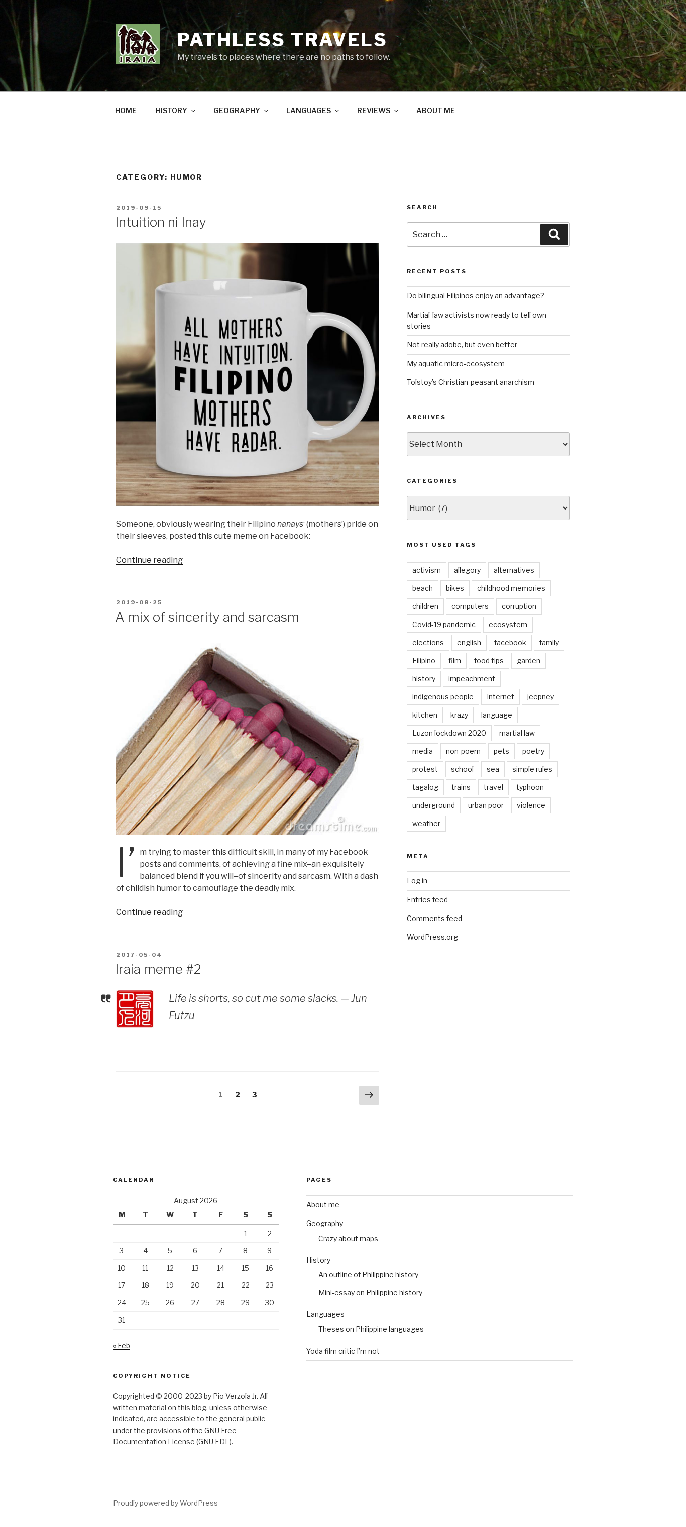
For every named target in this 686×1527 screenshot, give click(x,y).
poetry (533, 751)
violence (531, 805)
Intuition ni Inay (160, 222)
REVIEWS (373, 110)
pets (501, 751)
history (423, 678)
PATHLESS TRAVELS (282, 40)
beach (422, 588)
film (454, 660)
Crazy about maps (348, 1238)
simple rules (532, 769)
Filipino (423, 660)
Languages (325, 1314)
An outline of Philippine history (368, 1274)
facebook (510, 642)
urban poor (486, 805)
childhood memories (511, 588)
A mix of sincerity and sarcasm (207, 617)
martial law (517, 733)
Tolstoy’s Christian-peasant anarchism (470, 382)
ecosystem (508, 624)
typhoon (530, 787)
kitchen (424, 714)
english (469, 642)
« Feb (121, 1345)
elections (428, 642)
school (462, 769)
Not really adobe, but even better (462, 344)
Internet (500, 696)
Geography (324, 1223)
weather (426, 823)
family (549, 642)
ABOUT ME (435, 110)
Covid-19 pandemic (444, 624)
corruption (519, 606)
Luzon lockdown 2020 (449, 733)
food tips (489, 660)
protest (425, 769)
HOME (126, 110)
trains (461, 787)
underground (433, 805)
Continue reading (149, 560)
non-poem (463, 751)
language (496, 714)
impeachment (471, 678)
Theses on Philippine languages (371, 1329)
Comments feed (434, 918)
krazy (459, 714)
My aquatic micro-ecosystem (456, 363)
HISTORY (171, 110)
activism (426, 570)
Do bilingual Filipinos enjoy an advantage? (475, 295)
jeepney (540, 696)
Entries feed (427, 899)
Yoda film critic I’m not (343, 1351)
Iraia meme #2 (158, 969)
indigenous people (443, 696)
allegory (467, 570)
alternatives (514, 570)
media (422, 751)
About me (322, 1204)
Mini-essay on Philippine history (370, 1292)
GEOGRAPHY (236, 110)
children (425, 606)
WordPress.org (432, 937)
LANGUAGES (308, 110)
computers (470, 606)
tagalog (425, 787)
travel (493, 787)
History (318, 1260)
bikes (455, 588)
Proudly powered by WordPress (165, 1503)
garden (528, 660)
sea (493, 769)
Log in (417, 880)
